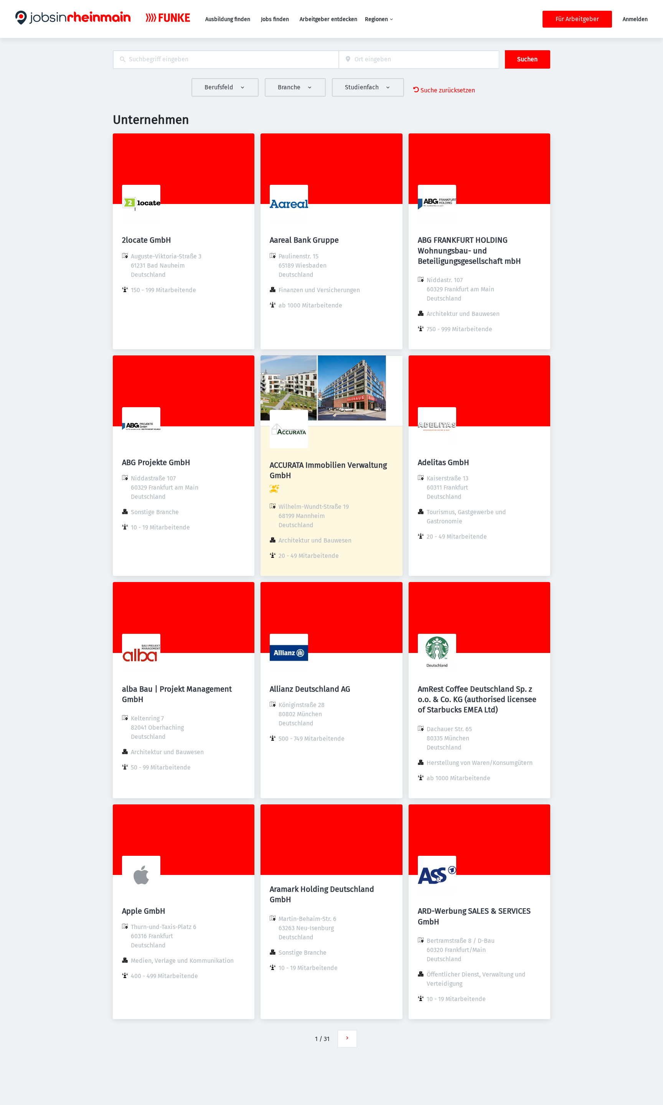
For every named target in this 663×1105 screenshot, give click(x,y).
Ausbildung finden (227, 19)
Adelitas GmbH (443, 462)
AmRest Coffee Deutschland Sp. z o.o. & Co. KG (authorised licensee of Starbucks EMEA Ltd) (477, 699)
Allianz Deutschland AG (310, 689)
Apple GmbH (143, 911)
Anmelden (635, 19)
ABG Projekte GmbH (156, 462)
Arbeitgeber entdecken (328, 19)
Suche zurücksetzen (448, 90)
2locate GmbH (146, 240)
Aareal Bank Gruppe (304, 240)
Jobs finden (275, 19)
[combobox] (226, 59)
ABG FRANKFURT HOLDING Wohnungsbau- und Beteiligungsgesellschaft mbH (469, 250)
